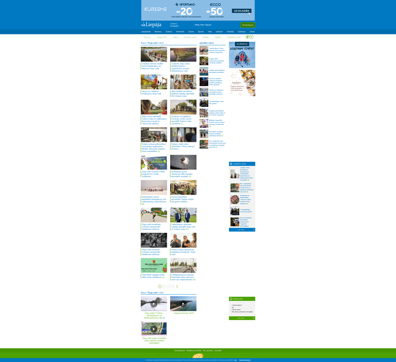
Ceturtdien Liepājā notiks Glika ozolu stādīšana (153, 276)
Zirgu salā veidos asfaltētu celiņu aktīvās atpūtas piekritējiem (154, 340)
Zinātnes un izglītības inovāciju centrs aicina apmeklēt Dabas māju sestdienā (181, 120)
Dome (191, 31)
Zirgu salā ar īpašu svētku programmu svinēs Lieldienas (153, 174)
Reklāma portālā (194, 350)
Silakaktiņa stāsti (234, 37)
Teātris (176, 37)
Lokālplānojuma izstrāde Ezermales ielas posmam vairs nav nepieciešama (182, 277)
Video (252, 31)
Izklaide (219, 31)
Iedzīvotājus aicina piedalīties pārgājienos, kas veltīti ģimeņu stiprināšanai (154, 199)
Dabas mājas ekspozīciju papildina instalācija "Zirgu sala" (183, 252)
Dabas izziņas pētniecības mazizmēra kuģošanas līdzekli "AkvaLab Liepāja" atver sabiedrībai (154, 147)
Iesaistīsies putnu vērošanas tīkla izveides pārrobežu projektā (182, 174)
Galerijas (242, 31)
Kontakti (218, 350)
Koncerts (147, 37)
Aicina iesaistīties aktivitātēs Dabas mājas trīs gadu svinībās (182, 199)
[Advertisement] (242, 129)
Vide (210, 31)
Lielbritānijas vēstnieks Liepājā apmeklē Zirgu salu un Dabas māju (183, 226)
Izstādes (205, 37)
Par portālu (208, 350)
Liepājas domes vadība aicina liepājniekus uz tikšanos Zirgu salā (152, 66)
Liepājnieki (146, 31)
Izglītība (218, 37)
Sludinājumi (247, 25)
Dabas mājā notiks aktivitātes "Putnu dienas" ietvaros (183, 146)
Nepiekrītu (247, 360)
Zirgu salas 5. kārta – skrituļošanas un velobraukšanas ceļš (154, 315)
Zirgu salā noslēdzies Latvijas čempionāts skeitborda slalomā (151, 226)
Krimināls (180, 31)
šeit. (235, 360)
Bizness (158, 31)
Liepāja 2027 (162, 37)
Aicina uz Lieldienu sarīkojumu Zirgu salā (151, 92)
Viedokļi (230, 31)
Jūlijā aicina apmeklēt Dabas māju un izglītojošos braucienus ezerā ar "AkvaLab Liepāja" (154, 120)
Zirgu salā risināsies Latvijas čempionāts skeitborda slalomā (151, 252)
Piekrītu (241, 360)
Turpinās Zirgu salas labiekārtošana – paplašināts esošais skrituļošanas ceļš (180, 67)
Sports (201, 31)
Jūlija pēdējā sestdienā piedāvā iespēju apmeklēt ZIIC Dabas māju (182, 93)
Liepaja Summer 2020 (184, 313)
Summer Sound (190, 37)
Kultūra (169, 31)
